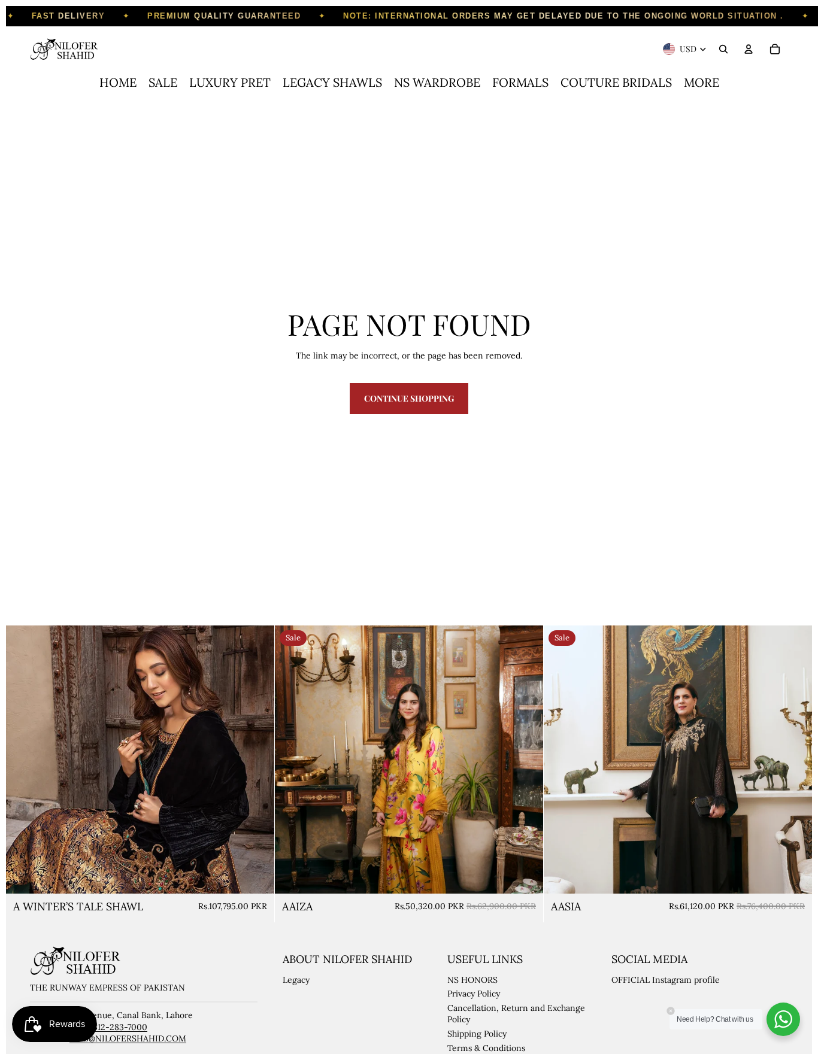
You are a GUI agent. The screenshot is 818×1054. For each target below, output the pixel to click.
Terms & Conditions (486, 1048)
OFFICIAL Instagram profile (665, 979)
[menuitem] (118, 82)
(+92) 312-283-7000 (109, 1027)
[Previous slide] (24, 759)
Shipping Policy (477, 1033)
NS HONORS (472, 979)
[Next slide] (256, 759)
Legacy (296, 979)
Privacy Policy (473, 993)
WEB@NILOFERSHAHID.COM (127, 1038)
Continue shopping (409, 398)
